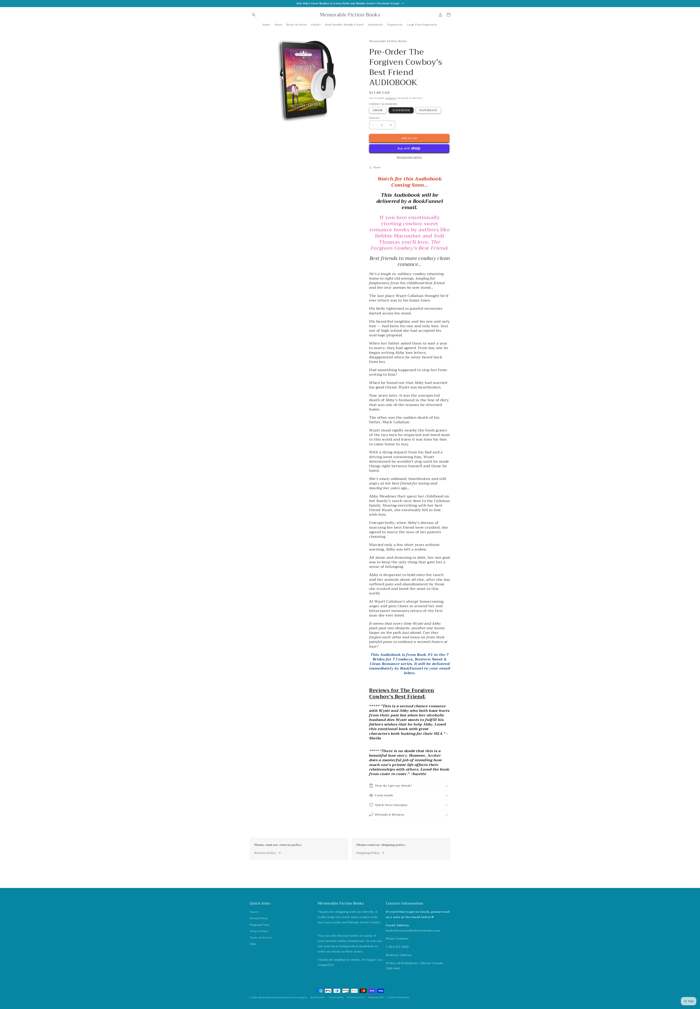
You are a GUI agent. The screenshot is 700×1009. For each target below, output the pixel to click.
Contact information (398, 997)
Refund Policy (259, 918)
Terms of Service (261, 937)
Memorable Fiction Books (271, 997)
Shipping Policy (368, 853)
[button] (254, 15)
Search (254, 912)
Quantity (374, 118)
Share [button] (377, 167)
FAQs (253, 944)
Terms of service (355, 997)
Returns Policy (265, 853)
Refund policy (318, 997)
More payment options (409, 157)
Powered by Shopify (296, 997)
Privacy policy (336, 997)
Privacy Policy (259, 931)
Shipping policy (376, 997)
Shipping (390, 98)
